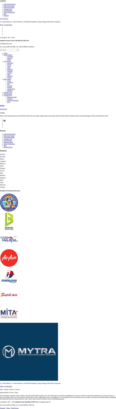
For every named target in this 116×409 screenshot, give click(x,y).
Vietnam (9, 73)
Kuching (2, 156)
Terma (8, 408)
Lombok (9, 86)
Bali (8, 84)
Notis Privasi (14, 408)
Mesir (9, 68)
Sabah (9, 59)
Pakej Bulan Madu (9, 7)
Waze (1, 25)
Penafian (2, 408)
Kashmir (9, 87)
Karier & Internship (9, 12)
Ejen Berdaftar (8, 10)
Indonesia (10, 69)
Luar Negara (7, 61)
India (8, 74)
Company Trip (8, 9)
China (9, 66)
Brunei (9, 64)
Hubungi (6, 15)
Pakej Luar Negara (9, 6)
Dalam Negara (8, 55)
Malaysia (2, 163)
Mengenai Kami (11, 97)
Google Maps (8, 25)
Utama (5, 53)
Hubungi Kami (8, 147)
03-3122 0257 (4, 18)
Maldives (10, 76)
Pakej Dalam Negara (9, 4)
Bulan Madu (7, 79)
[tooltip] (4, 121)
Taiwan (9, 77)
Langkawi (10, 56)
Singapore (10, 63)
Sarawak (9, 58)
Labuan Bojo (11, 89)
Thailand (9, 71)
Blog (5, 14)
